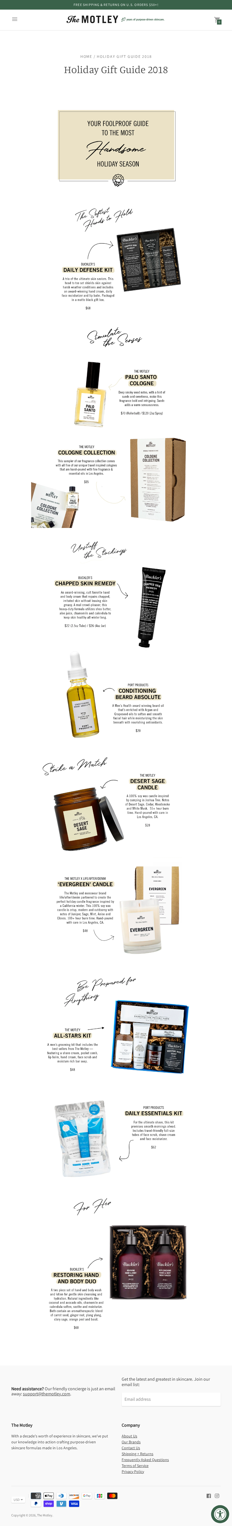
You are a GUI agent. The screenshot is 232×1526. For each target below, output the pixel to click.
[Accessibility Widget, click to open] (220, 1514)
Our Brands (131, 1441)
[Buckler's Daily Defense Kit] (116, 312)
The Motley (44, 1515)
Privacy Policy (133, 1471)
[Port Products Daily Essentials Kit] (116, 1185)
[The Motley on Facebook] (209, 1495)
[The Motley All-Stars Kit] (116, 1086)
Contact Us (131, 1447)
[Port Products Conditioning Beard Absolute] (116, 742)
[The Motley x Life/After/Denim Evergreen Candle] (116, 961)
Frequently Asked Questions (145, 1459)
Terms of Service (135, 1465)
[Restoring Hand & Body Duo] (116, 1339)
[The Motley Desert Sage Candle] (116, 856)
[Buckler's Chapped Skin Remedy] (116, 646)
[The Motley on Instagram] (217, 1495)
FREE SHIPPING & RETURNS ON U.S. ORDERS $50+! (116, 5)
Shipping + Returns (137, 1453)
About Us (129, 1436)
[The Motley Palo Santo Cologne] (116, 428)
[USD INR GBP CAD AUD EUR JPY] (15, 1500)
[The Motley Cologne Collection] (116, 526)
